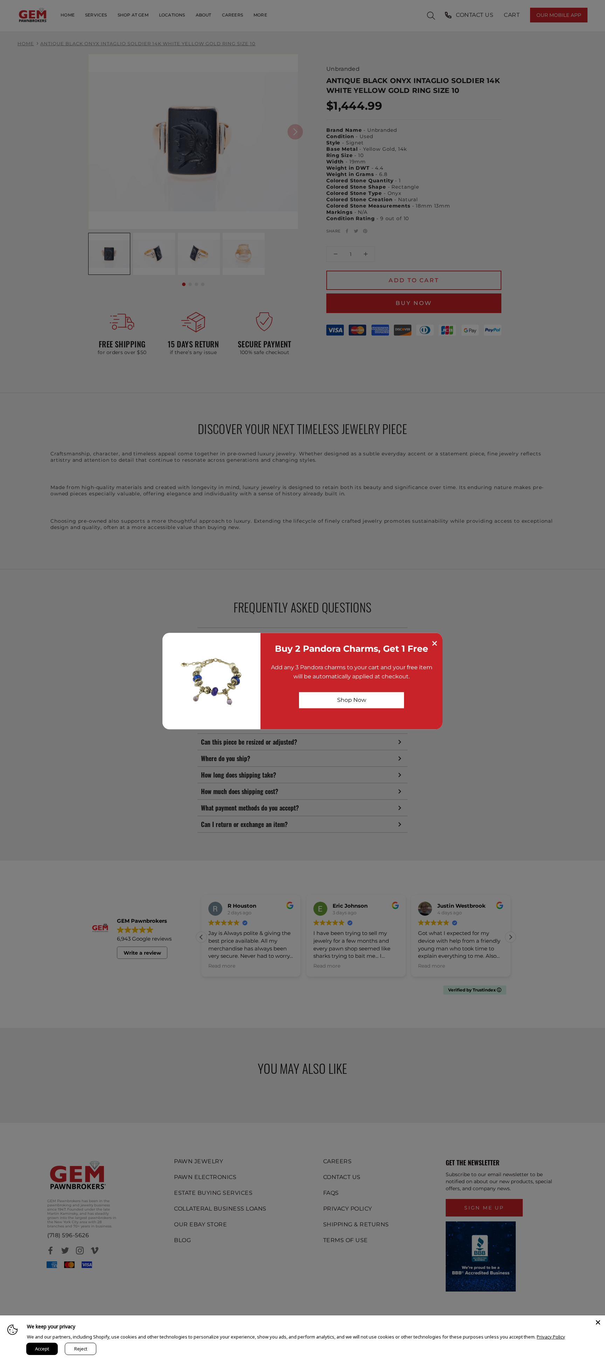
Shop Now (351, 700)
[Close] (597, 1322)
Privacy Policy (551, 1337)
